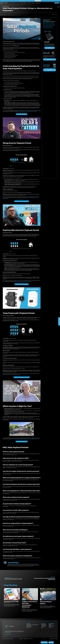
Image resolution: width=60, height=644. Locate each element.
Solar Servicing (43, 626)
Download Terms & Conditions (54, 638)
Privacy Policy (21, 638)
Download (49, 47)
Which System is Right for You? (48, 26)
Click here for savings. (21, 114)
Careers (50, 626)
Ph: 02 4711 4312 (29, 625)
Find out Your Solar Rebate (49, 70)
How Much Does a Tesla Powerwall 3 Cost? (12, 374)
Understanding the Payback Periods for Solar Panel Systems (49, 21)
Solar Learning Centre (6, 6)
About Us (50, 624)
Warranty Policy (26, 638)
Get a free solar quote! (22, 441)
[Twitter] (5, 634)
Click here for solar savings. (22, 284)
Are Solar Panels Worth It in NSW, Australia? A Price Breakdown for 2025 (24, 438)
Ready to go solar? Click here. (21, 201)
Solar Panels (55, 14)
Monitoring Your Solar (11, 601)
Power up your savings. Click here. (22, 377)
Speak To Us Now (44, 642)
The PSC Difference (51, 625)
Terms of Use (31, 638)
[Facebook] (6, 634)
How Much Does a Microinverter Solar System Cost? (22, 281)
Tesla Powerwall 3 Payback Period (49, 25)
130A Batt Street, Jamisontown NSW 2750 (32, 624)
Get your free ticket (37, 0)
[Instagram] (8, 634)
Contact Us (28, 627)
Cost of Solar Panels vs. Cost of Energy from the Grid (27, 111)
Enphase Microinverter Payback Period (49, 23)
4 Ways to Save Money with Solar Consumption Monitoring (29, 604)
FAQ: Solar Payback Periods (48, 27)
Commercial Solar (43, 625)
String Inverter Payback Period (48, 22)
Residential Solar (43, 624)
